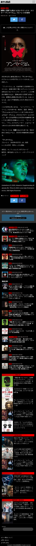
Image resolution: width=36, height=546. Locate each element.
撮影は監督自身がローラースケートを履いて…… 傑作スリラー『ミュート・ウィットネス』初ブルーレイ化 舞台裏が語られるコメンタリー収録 (21, 231)
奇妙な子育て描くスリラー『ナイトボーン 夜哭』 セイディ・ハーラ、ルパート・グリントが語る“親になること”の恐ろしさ (21, 296)
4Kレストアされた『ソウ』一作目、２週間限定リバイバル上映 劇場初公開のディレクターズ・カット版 (21, 349)
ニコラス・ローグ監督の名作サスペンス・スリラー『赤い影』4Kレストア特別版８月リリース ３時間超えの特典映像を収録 (21, 267)
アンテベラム (14, 196)
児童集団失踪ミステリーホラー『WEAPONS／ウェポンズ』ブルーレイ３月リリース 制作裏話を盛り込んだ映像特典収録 (21, 249)
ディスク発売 (24, 196)
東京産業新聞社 (17, 545)
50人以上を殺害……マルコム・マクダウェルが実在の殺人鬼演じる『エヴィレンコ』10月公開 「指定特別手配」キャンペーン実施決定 (21, 305)
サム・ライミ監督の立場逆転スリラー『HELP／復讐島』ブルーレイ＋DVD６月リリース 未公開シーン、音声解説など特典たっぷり (21, 240)
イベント (11, 337)
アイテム (11, 227)
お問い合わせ (5, 540)
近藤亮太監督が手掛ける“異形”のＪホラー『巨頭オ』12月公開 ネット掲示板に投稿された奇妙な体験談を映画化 (21, 358)
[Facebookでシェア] (22, 19)
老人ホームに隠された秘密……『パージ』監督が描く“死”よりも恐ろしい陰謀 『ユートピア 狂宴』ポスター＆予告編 (21, 287)
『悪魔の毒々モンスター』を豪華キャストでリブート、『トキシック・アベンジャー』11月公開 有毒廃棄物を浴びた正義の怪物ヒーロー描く (21, 323)
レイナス (13, 15)
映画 (7, 8)
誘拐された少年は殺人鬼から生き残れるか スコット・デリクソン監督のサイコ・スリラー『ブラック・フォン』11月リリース (21, 276)
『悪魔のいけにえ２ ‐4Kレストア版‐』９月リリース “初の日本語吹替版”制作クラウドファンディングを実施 (21, 258)
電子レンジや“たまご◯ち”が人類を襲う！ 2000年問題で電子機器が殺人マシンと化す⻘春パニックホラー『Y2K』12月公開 (21, 314)
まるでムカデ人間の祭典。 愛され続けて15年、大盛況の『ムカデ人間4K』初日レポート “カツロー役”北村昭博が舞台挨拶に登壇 (21, 340)
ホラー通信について (7, 537)
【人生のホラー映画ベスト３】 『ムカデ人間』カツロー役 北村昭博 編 (24, 390)
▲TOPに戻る (5, 542)
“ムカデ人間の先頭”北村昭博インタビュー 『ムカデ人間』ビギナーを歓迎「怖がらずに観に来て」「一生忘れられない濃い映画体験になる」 (21, 367)
